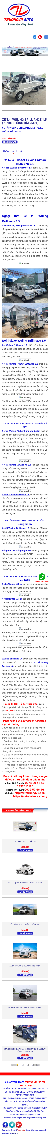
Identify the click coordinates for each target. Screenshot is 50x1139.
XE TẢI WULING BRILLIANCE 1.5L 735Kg (25, 966)
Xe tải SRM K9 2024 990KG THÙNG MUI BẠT (25, 1007)
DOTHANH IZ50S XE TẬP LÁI (25, 841)
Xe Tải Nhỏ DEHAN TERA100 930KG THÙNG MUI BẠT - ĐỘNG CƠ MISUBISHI (25, 1050)
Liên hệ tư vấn (9, 142)
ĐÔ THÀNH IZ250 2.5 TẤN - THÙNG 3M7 (25, 924)
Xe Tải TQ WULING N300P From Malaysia (25, 883)
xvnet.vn (15, 1133)
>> (38, 1065)
